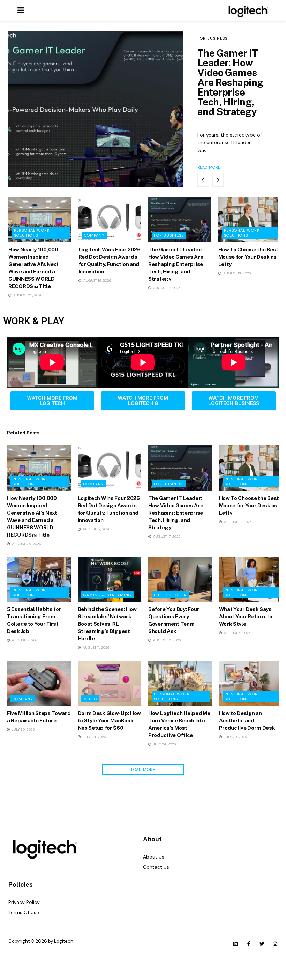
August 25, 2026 (27, 295)
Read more (208, 167)
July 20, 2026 (235, 737)
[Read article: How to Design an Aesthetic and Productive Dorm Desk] (251, 683)
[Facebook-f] (248, 943)
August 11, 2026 (96, 647)
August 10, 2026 (166, 640)
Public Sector (170, 594)
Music (90, 699)
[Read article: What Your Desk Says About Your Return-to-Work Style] (251, 579)
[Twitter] (261, 943)
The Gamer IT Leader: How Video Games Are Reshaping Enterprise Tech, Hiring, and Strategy (230, 82)
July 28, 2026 (94, 737)
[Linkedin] (235, 943)
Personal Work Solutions (32, 233)
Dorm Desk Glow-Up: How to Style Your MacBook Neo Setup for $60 (109, 720)
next (218, 180)
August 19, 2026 (96, 280)
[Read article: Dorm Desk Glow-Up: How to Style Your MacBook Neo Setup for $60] (110, 683)
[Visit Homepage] (247, 10)
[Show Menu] (20, 10)
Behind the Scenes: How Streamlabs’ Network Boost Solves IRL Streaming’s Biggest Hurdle (107, 623)
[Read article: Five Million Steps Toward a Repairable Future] (39, 683)
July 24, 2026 (164, 744)
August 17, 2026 (166, 288)
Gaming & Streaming (107, 594)
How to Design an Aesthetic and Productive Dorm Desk (247, 720)
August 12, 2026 (25, 640)
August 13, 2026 (236, 273)
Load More (143, 769)
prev (203, 180)
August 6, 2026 (237, 633)
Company (94, 235)
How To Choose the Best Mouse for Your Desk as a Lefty (249, 256)
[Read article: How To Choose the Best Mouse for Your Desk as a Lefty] (249, 219)
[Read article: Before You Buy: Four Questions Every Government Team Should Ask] (180, 579)
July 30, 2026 (23, 729)
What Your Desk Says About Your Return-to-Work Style (246, 616)
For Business (212, 38)
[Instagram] (275, 943)
